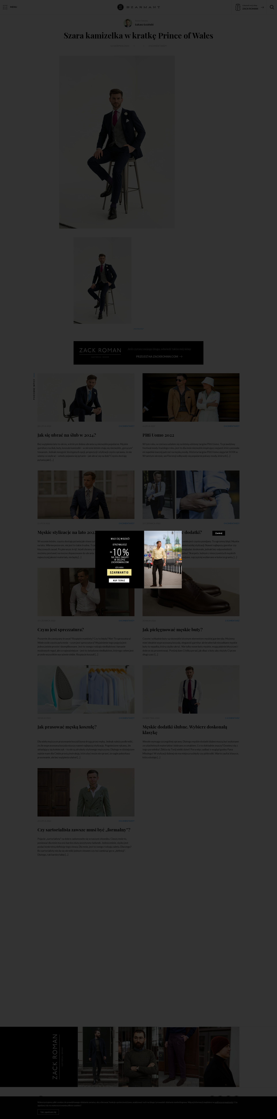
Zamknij (218, 533)
